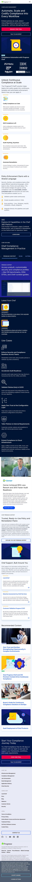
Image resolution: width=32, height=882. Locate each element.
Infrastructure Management (8, 773)
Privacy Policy (5, 816)
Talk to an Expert (16, 34)
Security (3, 806)
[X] (6, 837)
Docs (2, 796)
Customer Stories (5, 804)
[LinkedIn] (18, 837)
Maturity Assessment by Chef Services (15, 594)
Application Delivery (6, 783)
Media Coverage (25, 850)
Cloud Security (5, 786)
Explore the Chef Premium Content (16, 540)
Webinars (3, 801)
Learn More (16, 234)
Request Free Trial (16, 29)
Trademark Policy (5, 822)
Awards (9, 850)
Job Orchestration (6, 778)
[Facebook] (14, 837)
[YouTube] (10, 837)
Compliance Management (7, 776)
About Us (3, 850)
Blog (2, 799)
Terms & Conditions (6, 814)
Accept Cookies (16, 875)
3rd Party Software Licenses (8, 824)
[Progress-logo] (6, 844)
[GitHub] (2, 837)
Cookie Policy (4, 827)
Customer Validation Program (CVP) (14, 608)
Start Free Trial (16, 757)
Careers (3, 852)
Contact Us (16, 832)
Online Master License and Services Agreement (13, 819)
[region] (16, 871)
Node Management (6, 781)
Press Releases (16, 850)
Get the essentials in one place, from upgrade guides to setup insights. (15, 315)
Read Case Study (8, 507)
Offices (8, 852)
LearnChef (6, 578)
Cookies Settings (16, 879)
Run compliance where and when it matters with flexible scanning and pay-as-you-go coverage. (14, 332)
